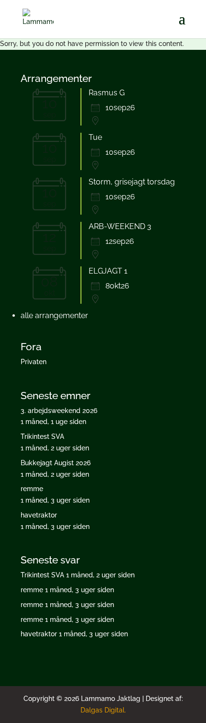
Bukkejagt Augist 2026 (56, 463)
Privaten (33, 362)
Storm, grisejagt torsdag (132, 181)
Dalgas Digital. (103, 710)
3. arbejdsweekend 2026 (59, 410)
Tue (95, 137)
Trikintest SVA (42, 436)
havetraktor (39, 515)
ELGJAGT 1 (108, 270)
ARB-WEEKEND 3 (120, 226)
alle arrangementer (54, 315)
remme (32, 489)
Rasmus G (107, 92)
